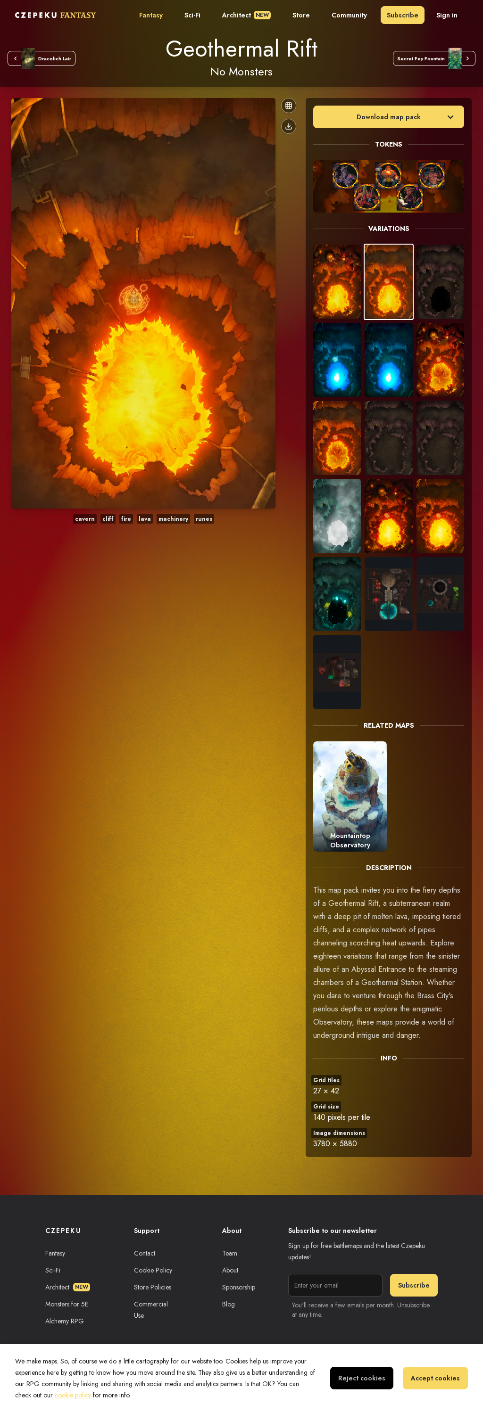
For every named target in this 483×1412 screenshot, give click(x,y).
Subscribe (402, 15)
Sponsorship (238, 1287)
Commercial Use (151, 1309)
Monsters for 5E (66, 1304)
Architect (245, 15)
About (230, 1270)
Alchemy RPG (64, 1321)
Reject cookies (361, 1378)
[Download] (288, 126)
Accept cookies (435, 1378)
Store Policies (152, 1287)
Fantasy (151, 15)
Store (301, 15)
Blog (228, 1304)
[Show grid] (288, 105)
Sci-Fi (192, 15)
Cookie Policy (153, 1270)
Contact (144, 1253)
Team (229, 1253)
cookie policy (73, 1395)
